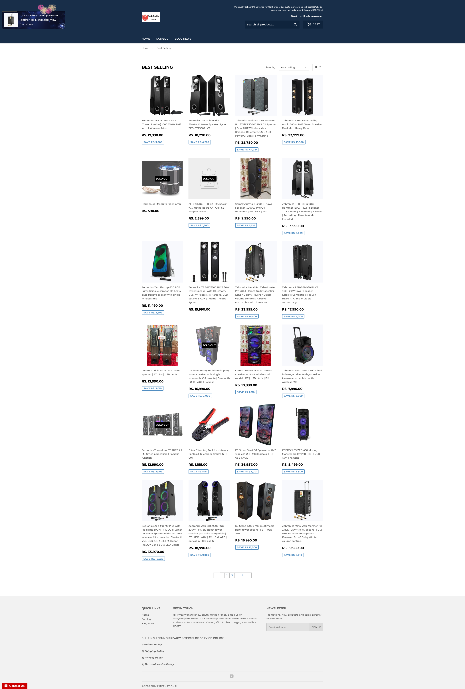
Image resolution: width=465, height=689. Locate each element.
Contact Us (16, 685)
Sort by (270, 67)
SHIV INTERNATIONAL (164, 686)
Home (146, 38)
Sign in (294, 16)
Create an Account (313, 16)
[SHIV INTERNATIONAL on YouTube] (232, 676)
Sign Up (316, 627)
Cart (316, 24)
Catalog (162, 38)
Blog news (183, 38)
